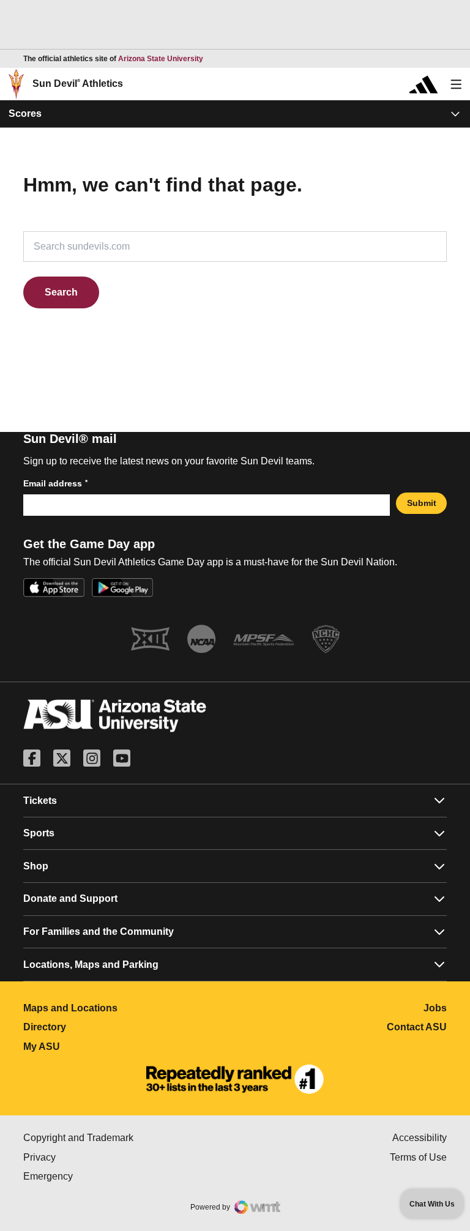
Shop (35, 866)
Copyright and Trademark (129, 1137)
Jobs (435, 1008)
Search (61, 292)
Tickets (40, 800)
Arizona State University (160, 58)
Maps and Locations (124, 1008)
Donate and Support (70, 898)
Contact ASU (417, 1027)
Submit (421, 503)
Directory (98, 1027)
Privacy (91, 1157)
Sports (38, 833)
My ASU (95, 1046)
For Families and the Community (98, 931)
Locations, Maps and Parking (91, 964)
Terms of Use (418, 1157)
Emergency (99, 1176)
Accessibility (419, 1137)
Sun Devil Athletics (77, 83)
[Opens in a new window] (235, 1079)
